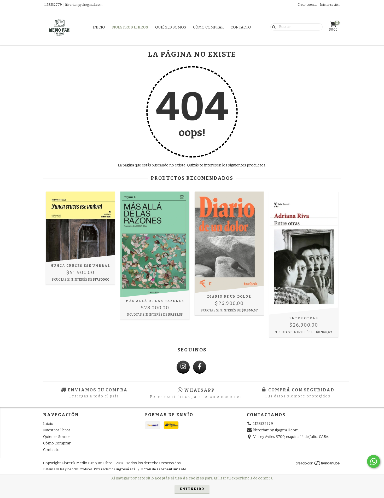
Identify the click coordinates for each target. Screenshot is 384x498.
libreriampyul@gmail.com (83, 5)
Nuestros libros (130, 27)
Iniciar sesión (330, 5)
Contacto (241, 27)
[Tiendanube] (318, 464)
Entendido (192, 489)
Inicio (99, 27)
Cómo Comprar (208, 27)
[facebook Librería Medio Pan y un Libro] (199, 367)
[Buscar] (272, 27)
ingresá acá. (125, 469)
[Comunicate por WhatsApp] (373, 461)
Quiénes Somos (170, 27)
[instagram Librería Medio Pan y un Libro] (183, 367)
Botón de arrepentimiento (163, 469)
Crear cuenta (307, 5)
